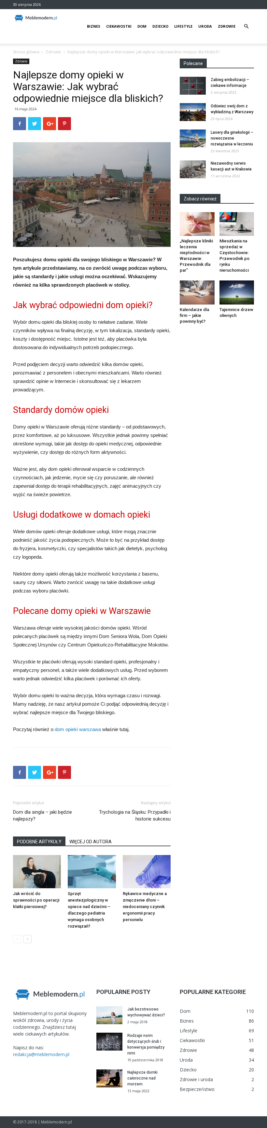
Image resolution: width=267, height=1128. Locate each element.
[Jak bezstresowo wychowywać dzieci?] (109, 1015)
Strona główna (26, 52)
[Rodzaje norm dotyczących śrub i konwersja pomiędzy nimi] (109, 1042)
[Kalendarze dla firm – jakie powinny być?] (197, 292)
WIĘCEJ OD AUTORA (90, 841)
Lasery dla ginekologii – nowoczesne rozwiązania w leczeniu (232, 138)
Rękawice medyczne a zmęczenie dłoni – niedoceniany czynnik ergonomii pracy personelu (145, 906)
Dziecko (160, 26)
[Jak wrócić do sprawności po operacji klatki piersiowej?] (37, 871)
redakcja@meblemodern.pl (41, 1054)
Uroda (205, 26)
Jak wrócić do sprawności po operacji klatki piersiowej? (36, 900)
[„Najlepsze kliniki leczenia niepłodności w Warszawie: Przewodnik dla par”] (197, 224)
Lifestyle (183, 26)
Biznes (93, 26)
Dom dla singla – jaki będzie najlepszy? (42, 815)
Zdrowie (226, 26)
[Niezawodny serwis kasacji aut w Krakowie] (193, 169)
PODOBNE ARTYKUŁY (39, 841)
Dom (142, 26)
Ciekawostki (119, 26)
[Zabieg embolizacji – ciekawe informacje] (193, 86)
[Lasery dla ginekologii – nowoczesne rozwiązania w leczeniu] (193, 138)
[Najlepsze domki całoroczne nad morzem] (109, 1078)
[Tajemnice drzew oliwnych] (236, 292)
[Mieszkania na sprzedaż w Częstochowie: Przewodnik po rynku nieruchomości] (236, 224)
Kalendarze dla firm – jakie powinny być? (194, 315)
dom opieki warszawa (78, 729)
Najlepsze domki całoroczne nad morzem (142, 1078)
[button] (246, 26)
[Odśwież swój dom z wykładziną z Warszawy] (193, 112)
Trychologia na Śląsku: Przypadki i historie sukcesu (135, 815)
